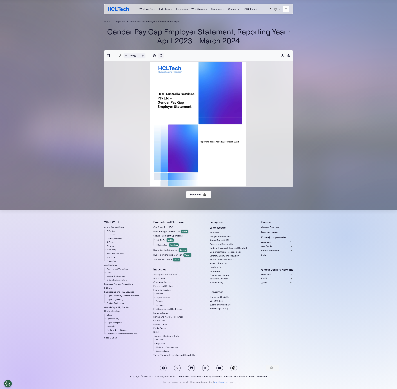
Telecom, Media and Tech (166, 336)
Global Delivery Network (222, 259)
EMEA (264, 278)
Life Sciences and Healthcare (167, 309)
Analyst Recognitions (220, 236)
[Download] (282, 55)
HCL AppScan (167, 245)
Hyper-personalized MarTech (171, 254)
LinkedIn (191, 368)
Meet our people (269, 232)
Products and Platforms (168, 222)
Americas (266, 242)
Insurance (160, 305)
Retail (156, 332)
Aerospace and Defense (165, 274)
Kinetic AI (111, 257)
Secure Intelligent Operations (168, 235)
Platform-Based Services (117, 330)
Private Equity (160, 324)
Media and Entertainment (167, 347)
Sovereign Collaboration (169, 250)
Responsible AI (116, 238)
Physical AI (111, 261)
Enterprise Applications (117, 280)
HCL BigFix (164, 240)
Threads (233, 368)
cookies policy (221, 382)
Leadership (215, 267)
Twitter (177, 368)
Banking (159, 293)
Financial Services (162, 290)
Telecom (159, 339)
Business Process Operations (118, 284)
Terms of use (230, 376)
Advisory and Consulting (117, 269)
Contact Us (183, 376)
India (263, 255)
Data (109, 272)
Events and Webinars (220, 304)
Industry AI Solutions (116, 253)
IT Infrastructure (112, 311)
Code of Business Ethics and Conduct (228, 248)
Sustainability (216, 282)
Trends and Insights (219, 297)
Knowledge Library (219, 308)
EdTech (108, 288)
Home (107, 21)
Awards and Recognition (222, 244)
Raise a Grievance (258, 376)
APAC (264, 282)
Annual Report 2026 (220, 240)
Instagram (205, 368)
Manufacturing (160, 313)
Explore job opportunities (273, 237)
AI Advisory (111, 231)
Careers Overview (270, 227)
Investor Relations (218, 263)
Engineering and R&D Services (119, 291)
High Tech (160, 343)
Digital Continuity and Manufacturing (123, 295)
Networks (111, 326)
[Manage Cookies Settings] (8, 383)
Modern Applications (116, 276)
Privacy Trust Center (220, 275)
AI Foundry (111, 249)
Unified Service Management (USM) (122, 333)
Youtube (219, 368)
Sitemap (243, 376)
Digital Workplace (114, 322)
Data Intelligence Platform (170, 231)
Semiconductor (162, 351)
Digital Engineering (115, 299)
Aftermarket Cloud (166, 259)
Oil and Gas (159, 320)
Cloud (109, 315)
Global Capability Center (116, 307)
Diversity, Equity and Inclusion (224, 255)
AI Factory (111, 242)
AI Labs (113, 235)
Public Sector (160, 328)
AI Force (110, 246)
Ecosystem (182, 9)
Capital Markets (163, 297)
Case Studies (216, 300)
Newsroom (215, 271)
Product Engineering (115, 303)
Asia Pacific (267, 246)
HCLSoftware (250, 9)
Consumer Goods (162, 282)
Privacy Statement (213, 376)
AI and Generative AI (114, 227)
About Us (214, 232)
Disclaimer (196, 376)
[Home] (118, 9)
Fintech (159, 301)
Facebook (163, 368)
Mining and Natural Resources (168, 316)
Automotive (159, 278)
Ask (270, 9)
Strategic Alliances (219, 278)
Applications (110, 265)
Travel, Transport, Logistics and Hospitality (174, 355)
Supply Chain (110, 337)
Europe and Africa (270, 250)
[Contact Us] (286, 9)
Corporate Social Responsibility (225, 251)
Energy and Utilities (163, 286)
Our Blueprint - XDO (163, 227)
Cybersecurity (113, 318)
